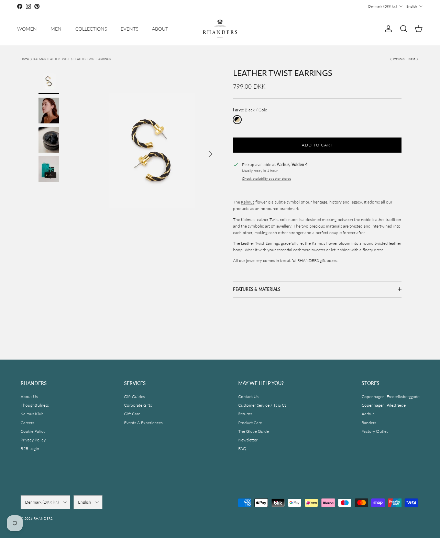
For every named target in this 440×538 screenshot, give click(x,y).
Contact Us (248, 396)
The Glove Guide (253, 431)
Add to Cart (317, 144)
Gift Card (132, 413)
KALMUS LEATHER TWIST (51, 59)
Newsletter (247, 439)
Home (25, 59)
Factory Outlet (375, 431)
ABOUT (160, 29)
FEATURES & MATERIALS (256, 289)
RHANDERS (43, 518)
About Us (29, 396)
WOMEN (27, 29)
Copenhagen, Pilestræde (384, 405)
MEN (56, 29)
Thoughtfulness (35, 405)
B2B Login (30, 448)
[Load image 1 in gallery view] (152, 150)
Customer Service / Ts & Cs (262, 405)
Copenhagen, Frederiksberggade (390, 396)
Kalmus (247, 202)
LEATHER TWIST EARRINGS (92, 59)
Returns (245, 413)
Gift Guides (134, 396)
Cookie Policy (33, 431)
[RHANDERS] (220, 28)
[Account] (387, 29)
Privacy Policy (33, 439)
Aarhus (368, 413)
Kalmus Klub (32, 413)
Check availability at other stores (266, 178)
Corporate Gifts (138, 405)
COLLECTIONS (91, 29)
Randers (369, 422)
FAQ (242, 448)
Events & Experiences (143, 422)
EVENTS (129, 29)
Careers (27, 422)
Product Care (250, 422)
